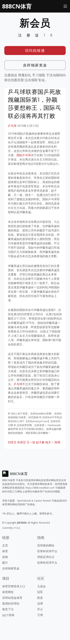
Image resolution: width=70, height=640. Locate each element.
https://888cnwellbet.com (40, 487)
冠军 (40, 592)
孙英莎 (21, 442)
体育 (5, 551)
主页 (5, 545)
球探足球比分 (45, 557)
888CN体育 (17, 6)
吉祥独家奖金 (35, 65)
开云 (40, 609)
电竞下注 (8, 609)
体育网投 (8, 592)
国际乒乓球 (24, 155)
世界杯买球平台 (47, 551)
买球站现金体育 (12, 598)
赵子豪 (40, 442)
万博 (40, 615)
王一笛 (31, 442)
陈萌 (57, 442)
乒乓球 (12, 126)
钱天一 (49, 442)
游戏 (5, 557)
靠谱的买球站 (10, 603)
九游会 (41, 586)
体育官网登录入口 (13, 586)
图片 (5, 563)
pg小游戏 (8, 615)
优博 (40, 603)
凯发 (40, 598)
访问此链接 (35, 50)
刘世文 (12, 442)
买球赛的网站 (45, 545)
